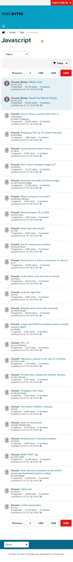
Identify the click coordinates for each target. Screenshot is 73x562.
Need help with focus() (33, 228)
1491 (41, 73)
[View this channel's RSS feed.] (42, 40)
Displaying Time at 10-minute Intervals (41, 132)
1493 (66, 73)
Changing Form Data (32, 390)
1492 (53, 73)
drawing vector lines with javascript (39, 308)
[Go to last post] (41, 89)
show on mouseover (31, 422)
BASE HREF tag (29, 454)
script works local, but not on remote (40, 276)
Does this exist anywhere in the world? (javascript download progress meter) (36, 472)
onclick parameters (31, 505)
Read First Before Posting (43, 98)
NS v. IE (25, 342)
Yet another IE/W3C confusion (37, 406)
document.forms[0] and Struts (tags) (40, 180)
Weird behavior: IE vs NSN (35, 212)
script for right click (31, 292)
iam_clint (18, 84)
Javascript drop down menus (36, 148)
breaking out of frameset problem (38, 438)
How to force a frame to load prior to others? (44, 260)
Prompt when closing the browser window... (44, 374)
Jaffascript (26, 489)
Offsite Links (35, 82)
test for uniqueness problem (36, 244)
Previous (17, 73)
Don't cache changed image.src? (38, 164)
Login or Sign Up (60, 3)
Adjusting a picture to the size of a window (43, 358)
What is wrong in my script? (35, 196)
